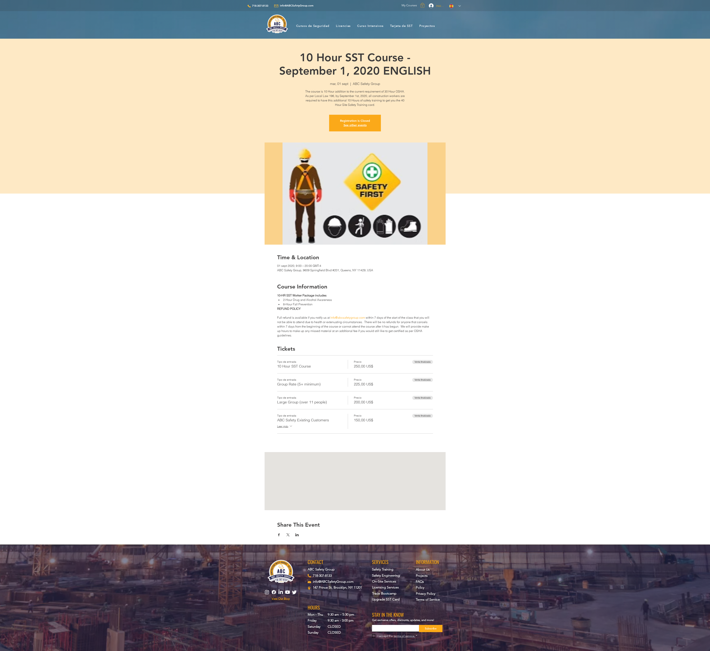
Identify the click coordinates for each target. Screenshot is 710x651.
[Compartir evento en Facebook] (279, 534)
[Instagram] (267, 592)
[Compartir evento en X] (288, 534)
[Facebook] (274, 592)
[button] (422, 5)
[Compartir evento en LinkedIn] (297, 534)
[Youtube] (287, 592)
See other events (355, 125)
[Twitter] (294, 592)
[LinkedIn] (280, 592)
